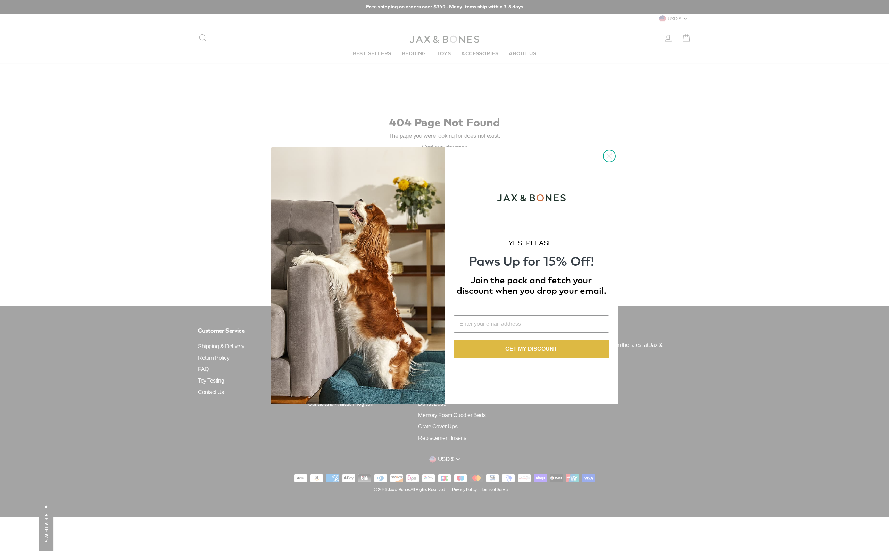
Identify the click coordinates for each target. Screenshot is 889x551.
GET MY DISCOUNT (531, 349)
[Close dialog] (609, 156)
